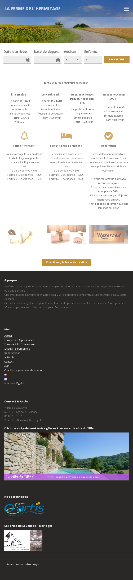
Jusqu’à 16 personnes (17, 348)
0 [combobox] (86, 59)
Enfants (90, 51)
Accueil (8, 335)
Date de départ (46, 51)
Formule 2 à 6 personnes (19, 340)
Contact (9, 361)
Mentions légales (14, 383)
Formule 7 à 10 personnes (20, 344)
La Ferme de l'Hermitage (32, 8)
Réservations (12, 353)
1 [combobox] (66, 59)
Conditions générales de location (23, 370)
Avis (6, 366)
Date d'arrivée (15, 51)
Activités (9, 357)
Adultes (70, 51)
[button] (66, 262)
